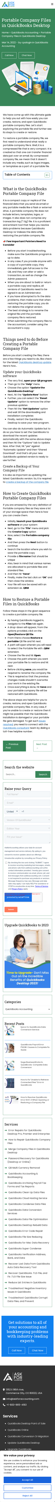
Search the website (19, 767)
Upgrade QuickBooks (19, 1449)
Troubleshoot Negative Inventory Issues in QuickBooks (26, 1290)
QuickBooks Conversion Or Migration (28, 1436)
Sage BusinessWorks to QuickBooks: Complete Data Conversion (34, 1065)
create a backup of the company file (27, 482)
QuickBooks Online (18, 1430)
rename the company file (35, 673)
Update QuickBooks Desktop (24, 1443)
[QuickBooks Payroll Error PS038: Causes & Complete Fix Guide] (9, 1048)
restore (35, 662)
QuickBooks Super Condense (24, 1248)
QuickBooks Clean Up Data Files (26, 1192)
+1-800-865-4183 (16, 1404)
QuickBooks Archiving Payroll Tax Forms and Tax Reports (26, 1184)
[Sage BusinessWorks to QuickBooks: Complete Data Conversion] (9, 1065)
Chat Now (27, 55)
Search (43, 774)
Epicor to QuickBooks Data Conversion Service (33, 1028)
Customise (27, 1487)
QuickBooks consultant (16, 728)
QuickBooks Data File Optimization (28, 1219)
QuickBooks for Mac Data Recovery (28, 1242)
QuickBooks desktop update (35, 362)
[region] (27, 1476)
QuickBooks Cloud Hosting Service (27, 1198)
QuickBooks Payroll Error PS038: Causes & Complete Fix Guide (35, 1047)
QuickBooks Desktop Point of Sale (26, 1423)
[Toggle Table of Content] (45, 175)
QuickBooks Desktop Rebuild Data (27, 1225)
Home (5, 32)
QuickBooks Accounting (24, 32)
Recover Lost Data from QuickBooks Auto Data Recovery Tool (28, 1265)
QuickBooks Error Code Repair (25, 1231)
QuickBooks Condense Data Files (27, 1204)
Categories (13, 1002)
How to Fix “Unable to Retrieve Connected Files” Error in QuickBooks (35, 1082)
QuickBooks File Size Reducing (25, 1236)
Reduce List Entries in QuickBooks (27, 1282)
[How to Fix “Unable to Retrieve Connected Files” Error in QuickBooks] (9, 1083)
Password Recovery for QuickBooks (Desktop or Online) (28, 1160)
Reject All (27, 1495)
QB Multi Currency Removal (24, 1167)
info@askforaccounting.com (22, 1399)
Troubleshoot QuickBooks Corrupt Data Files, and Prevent (27, 1299)
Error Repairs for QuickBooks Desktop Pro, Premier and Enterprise (28, 1132)
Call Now (9, 55)
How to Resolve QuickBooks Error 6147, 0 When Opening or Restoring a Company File (35, 1100)
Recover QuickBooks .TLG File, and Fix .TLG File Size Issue (27, 1274)
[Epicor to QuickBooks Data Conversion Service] (9, 1030)
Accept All (27, 1479)
